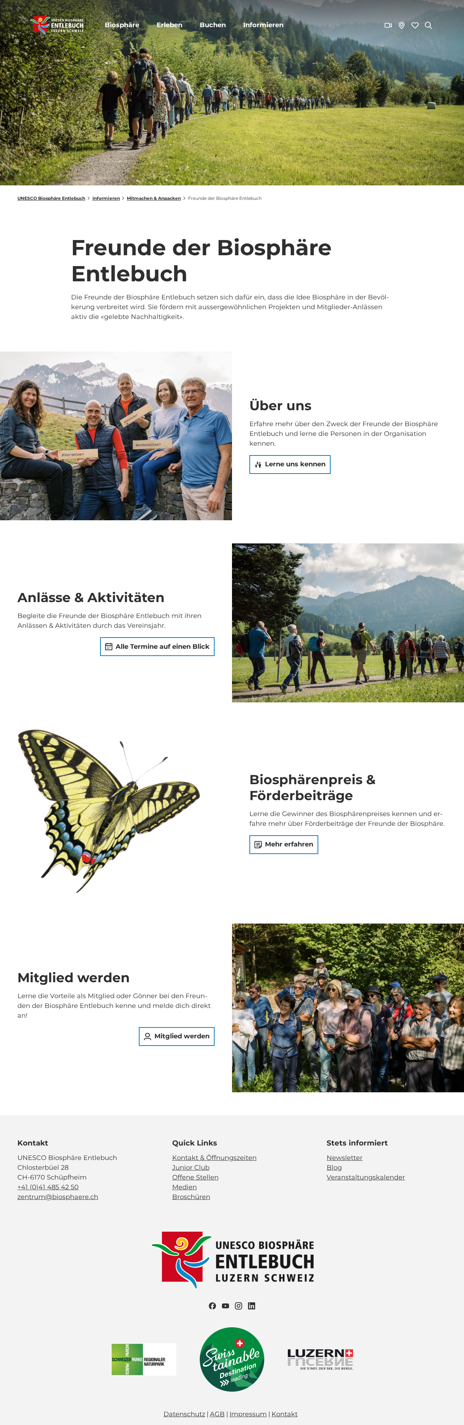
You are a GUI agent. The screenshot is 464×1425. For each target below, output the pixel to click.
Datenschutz (184, 1414)
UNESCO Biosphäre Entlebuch (51, 198)
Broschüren (191, 1197)
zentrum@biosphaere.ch (57, 1197)
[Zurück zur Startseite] (56, 25)
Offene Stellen (195, 1177)
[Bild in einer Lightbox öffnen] (232, 1261)
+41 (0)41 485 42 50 (48, 1187)
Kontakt (285, 1414)
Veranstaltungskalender (366, 1177)
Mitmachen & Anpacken (154, 198)
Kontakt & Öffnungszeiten (214, 1158)
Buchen (213, 25)
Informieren (263, 25)
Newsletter (344, 1158)
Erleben (169, 25)
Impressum (248, 1414)
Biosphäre (122, 25)
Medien (184, 1187)
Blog (334, 1168)
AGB (217, 1414)
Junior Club (191, 1168)
